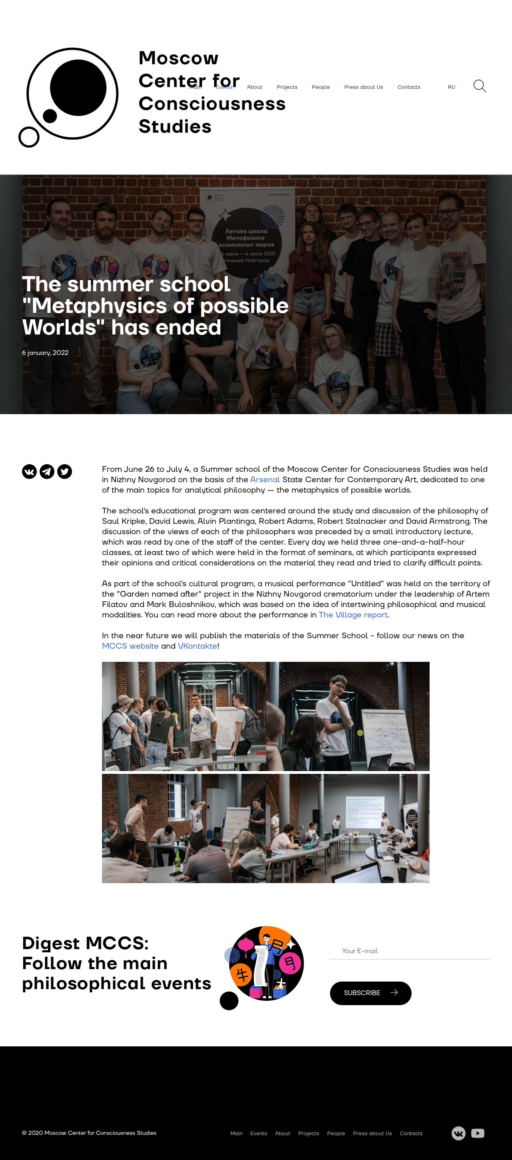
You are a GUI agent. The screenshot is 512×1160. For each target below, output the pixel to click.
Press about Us (363, 87)
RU (451, 87)
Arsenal (265, 480)
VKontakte (197, 646)
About (254, 87)
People (321, 87)
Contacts (409, 87)
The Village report (353, 615)
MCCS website (130, 646)
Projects (287, 87)
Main (196, 87)
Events (224, 87)
